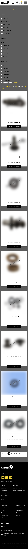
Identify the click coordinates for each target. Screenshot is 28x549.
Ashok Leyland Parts (6, 493)
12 (16, 453)
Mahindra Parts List (20, 505)
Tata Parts (8, 10)
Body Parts (6, 68)
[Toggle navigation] (25, 2)
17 (15, 456)
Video (2, 517)
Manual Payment (17, 488)
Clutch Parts (6, 74)
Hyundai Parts (4, 495)
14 (7, 456)
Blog (17, 513)
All (3, 42)
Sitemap (18, 515)
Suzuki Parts (4, 490)
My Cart (21, 2)
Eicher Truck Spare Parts (19, 490)
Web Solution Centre (20, 547)
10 (11, 453)
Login (17, 3)
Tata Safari (6, 54)
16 (12, 456)
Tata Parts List (19, 503)
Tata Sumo (6, 57)
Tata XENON (6, 45)
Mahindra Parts (4, 488)
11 (14, 453)
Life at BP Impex (5, 508)
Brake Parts (6, 71)
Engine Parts (6, 80)
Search (13, 3)
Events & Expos (4, 505)
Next (23, 454)
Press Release (4, 515)
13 (19, 453)
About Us (3, 503)
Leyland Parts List (20, 508)
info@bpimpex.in (8, 530)
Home (2, 10)
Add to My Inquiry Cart (14, 126)
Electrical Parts (7, 77)
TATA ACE (5, 48)
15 (10, 456)
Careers (3, 513)
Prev (3, 456)
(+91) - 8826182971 (8, 527)
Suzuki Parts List (20, 510)
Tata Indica (6, 51)
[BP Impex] (5, 2)
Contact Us (3, 510)
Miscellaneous (16, 485)
